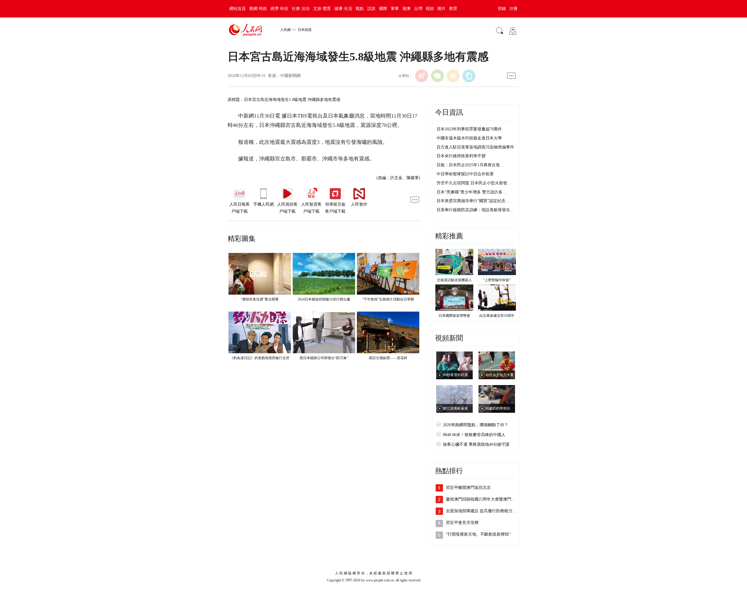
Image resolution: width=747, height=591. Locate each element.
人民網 (285, 30)
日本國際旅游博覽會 (454, 316)
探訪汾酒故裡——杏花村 (388, 358)
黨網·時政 (258, 8)
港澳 (406, 8)
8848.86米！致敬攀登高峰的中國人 (474, 435)
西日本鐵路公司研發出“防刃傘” (324, 358)
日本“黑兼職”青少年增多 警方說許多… (472, 192)
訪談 (371, 8)
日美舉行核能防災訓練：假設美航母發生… (475, 210)
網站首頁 (237, 8)
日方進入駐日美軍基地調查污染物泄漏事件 (475, 147)
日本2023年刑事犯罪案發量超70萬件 (469, 129)
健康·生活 (343, 8)
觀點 (360, 8)
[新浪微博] (421, 75)
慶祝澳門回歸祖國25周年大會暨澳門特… (482, 499)
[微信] (437, 75)
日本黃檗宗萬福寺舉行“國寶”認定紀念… (473, 201)
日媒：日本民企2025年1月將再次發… (470, 165)
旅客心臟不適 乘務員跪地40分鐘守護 (476, 444)
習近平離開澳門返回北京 (468, 487)
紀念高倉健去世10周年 (496, 316)
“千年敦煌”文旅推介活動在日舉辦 (388, 299)
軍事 (395, 8)
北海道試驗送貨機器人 (454, 280)
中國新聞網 (290, 76)
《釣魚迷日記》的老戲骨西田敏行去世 (259, 358)
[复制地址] (468, 75)
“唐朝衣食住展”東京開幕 (260, 299)
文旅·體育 (322, 8)
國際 (383, 8)
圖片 (441, 8)
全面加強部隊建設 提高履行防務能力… (481, 511)
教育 (453, 8)
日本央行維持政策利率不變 (461, 156)
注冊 (513, 8)
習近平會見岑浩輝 (462, 522)
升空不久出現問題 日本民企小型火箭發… (474, 183)
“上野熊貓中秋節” (497, 280)
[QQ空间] (453, 75)
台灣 (418, 8)
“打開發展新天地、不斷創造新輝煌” (478, 534)
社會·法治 (301, 8)
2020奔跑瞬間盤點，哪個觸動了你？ (475, 425)
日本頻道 (305, 30)
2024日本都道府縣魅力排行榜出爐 (324, 299)
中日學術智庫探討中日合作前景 (465, 174)
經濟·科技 (279, 8)
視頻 (430, 8)
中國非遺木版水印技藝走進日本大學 (469, 138)
